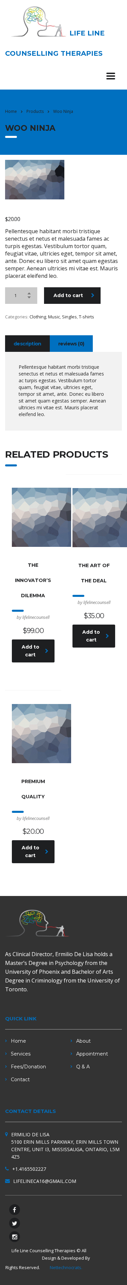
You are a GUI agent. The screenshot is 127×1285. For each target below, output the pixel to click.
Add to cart (68, 295)
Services (20, 1054)
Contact (20, 1079)
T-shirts (86, 317)
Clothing (37, 317)
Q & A (83, 1067)
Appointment (92, 1054)
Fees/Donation (28, 1067)
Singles (69, 317)
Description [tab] (27, 344)
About (83, 1041)
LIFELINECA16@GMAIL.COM (44, 1181)
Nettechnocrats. (66, 1267)
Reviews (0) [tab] (71, 344)
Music (54, 317)
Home (11, 111)
